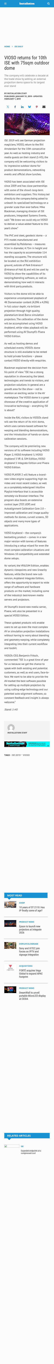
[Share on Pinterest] (36, 106)
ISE (22, 1146)
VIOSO (26, 755)
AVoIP (22, 903)
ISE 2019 (16, 755)
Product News (26, 922)
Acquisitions (25, 966)
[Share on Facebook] (15, 106)
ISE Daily (19, 46)
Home (7, 46)
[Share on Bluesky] (29, 106)
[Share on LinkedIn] (22, 106)
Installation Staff (17, 93)
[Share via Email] (44, 106)
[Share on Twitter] (8, 106)
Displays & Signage (28, 944)
